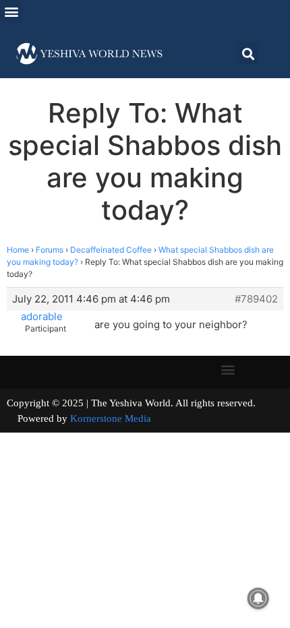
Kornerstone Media (110, 418)
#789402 (256, 299)
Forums (49, 250)
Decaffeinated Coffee (111, 250)
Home (18, 250)
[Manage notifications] (258, 598)
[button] (11, 11)
